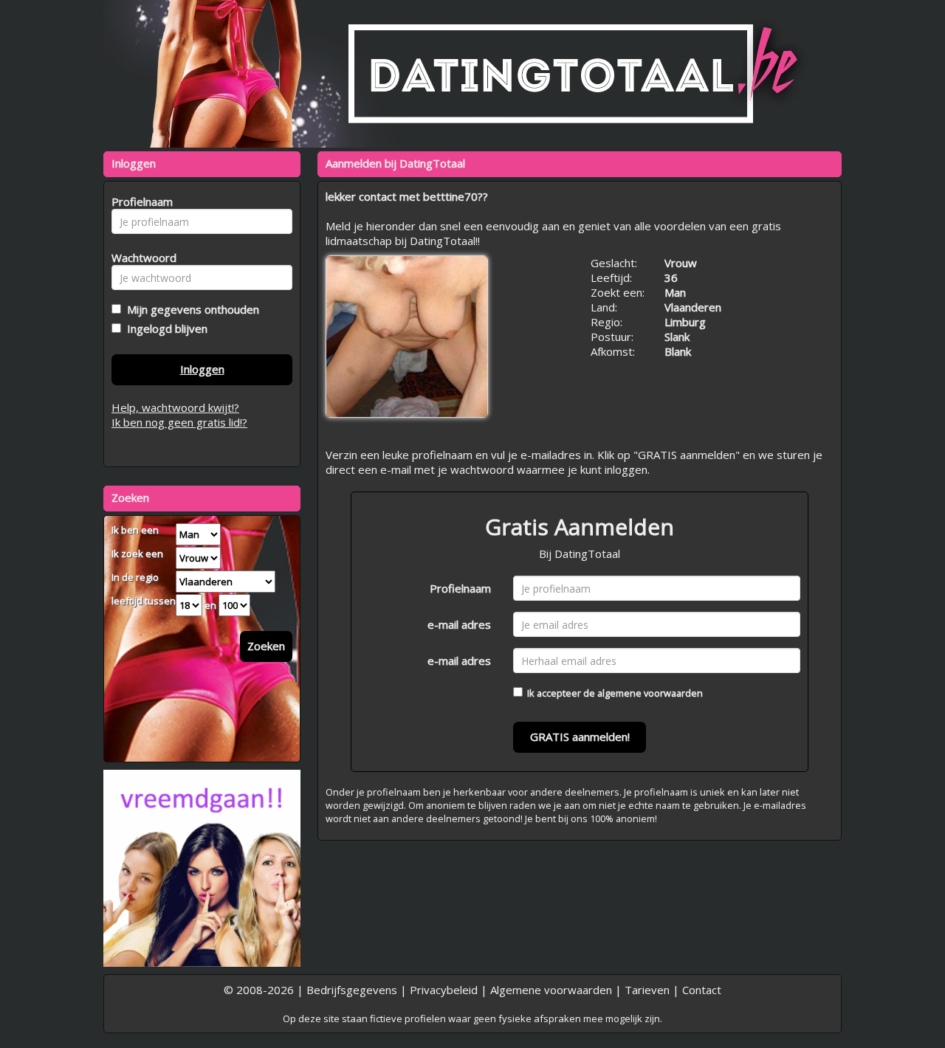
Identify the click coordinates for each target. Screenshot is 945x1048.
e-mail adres (459, 624)
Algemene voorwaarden (551, 989)
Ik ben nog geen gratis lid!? (179, 422)
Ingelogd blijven (164, 328)
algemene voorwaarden (650, 693)
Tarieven (647, 989)
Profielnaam (460, 588)
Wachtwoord (139, 257)
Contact (701, 989)
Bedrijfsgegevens (351, 989)
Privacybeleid (444, 989)
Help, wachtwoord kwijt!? (175, 407)
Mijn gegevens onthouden (190, 309)
